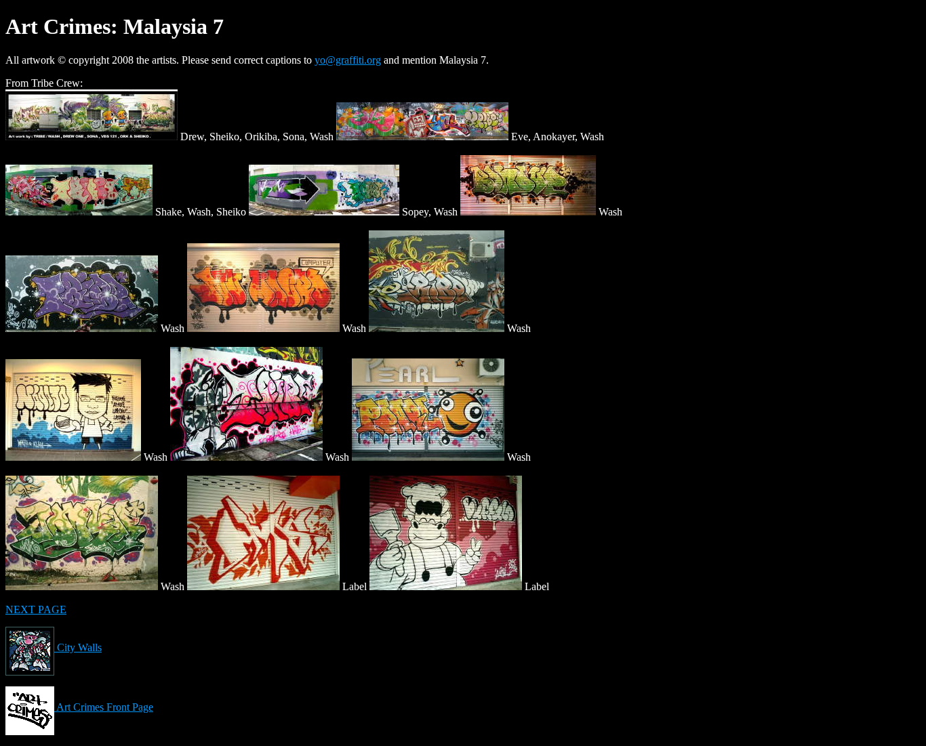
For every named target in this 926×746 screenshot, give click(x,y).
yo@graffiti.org (348, 60)
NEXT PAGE (35, 609)
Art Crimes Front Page (103, 707)
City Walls (78, 647)
